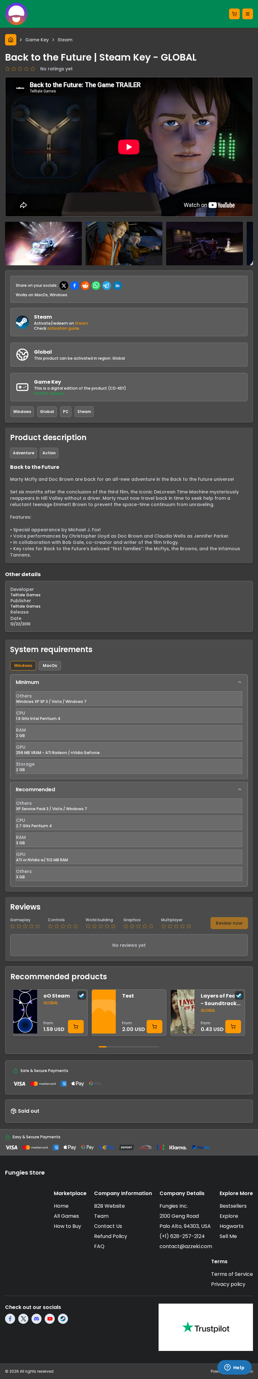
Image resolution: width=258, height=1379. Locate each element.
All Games (66, 1216)
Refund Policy (110, 1236)
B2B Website (109, 1206)
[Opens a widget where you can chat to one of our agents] (234, 1368)
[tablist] (129, 666)
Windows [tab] (23, 665)
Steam (81, 323)
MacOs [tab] (50, 665)
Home (61, 1206)
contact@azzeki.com (186, 1246)
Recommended (35, 789)
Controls (56, 919)
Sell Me (228, 1236)
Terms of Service (232, 1274)
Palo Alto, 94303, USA (185, 1226)
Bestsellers (233, 1206)
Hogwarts (232, 1226)
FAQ (99, 1246)
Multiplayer (171, 919)
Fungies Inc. (174, 1206)
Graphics (132, 919)
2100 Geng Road (179, 1216)
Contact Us (108, 1226)
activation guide (63, 328)
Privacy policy (228, 1284)
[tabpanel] (129, 780)
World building (99, 919)
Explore (229, 1216)
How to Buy (67, 1226)
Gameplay (20, 919)
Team (101, 1216)
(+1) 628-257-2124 (182, 1236)
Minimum (27, 682)
